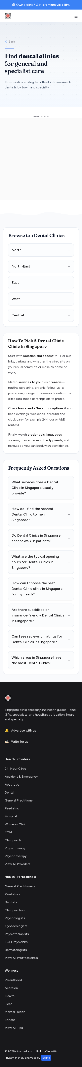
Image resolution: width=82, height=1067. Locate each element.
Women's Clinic (15, 824)
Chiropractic (13, 840)
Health (10, 996)
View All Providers (17, 864)
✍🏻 (16, 741)
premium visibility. (56, 5)
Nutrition (11, 988)
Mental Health (15, 1012)
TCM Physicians (16, 942)
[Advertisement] (41, 159)
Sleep (9, 1004)
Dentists (11, 902)
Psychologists (15, 918)
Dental (9, 792)
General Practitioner (19, 800)
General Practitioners (20, 886)
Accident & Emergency (21, 776)
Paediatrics (12, 894)
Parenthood (13, 980)
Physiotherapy (15, 848)
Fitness (10, 1020)
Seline (46, 1057)
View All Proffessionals (21, 958)
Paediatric (12, 808)
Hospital (11, 816)
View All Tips (14, 1028)
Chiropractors (15, 910)
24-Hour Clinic (15, 768)
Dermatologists (16, 950)
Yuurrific (52, 1051)
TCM (8, 832)
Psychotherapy (15, 856)
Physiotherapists (17, 934)
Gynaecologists (16, 926)
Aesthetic (12, 784)
